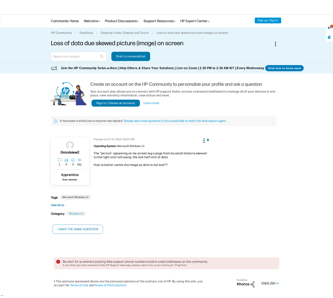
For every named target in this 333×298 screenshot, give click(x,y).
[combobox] (79, 56)
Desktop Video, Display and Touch (125, 33)
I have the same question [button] (77, 229)
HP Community (61, 33)
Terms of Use (79, 285)
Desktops (86, 33)
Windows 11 (76, 213)
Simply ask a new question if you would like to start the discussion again (175, 121)
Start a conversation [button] (130, 56)
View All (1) (57, 205)
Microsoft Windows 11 (75, 197)
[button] (203, 140)
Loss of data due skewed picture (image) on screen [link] (192, 33)
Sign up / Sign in (268, 20)
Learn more (152, 103)
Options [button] (277, 44)
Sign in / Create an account (115, 103)
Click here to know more (284, 68)
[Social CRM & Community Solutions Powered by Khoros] (245, 283)
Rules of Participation (110, 285)
